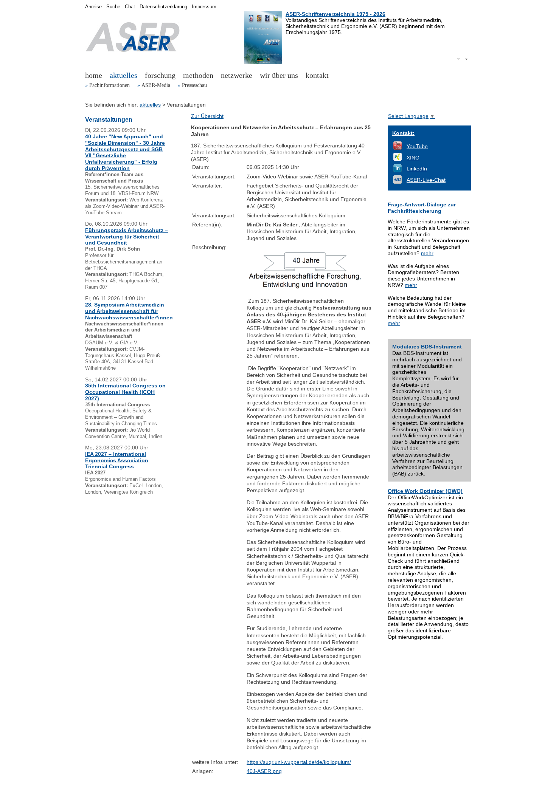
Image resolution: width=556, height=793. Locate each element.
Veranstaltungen (108, 119)
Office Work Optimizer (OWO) (425, 491)
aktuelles (123, 75)
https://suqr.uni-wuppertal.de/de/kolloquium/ (299, 762)
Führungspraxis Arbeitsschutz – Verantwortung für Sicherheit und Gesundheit (126, 236)
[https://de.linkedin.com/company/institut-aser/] (397, 170)
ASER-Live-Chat (426, 180)
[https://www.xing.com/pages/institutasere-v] (397, 159)
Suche (113, 6)
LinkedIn (417, 169)
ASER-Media (155, 85)
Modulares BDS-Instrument (427, 347)
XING (413, 158)
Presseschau (194, 85)
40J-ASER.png (264, 771)
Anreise (93, 6)
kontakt (317, 75)
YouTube (417, 146)
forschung (160, 75)
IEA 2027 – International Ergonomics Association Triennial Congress (116, 460)
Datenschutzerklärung (163, 6)
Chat (130, 6)
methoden (198, 75)
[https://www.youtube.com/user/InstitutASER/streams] (397, 148)
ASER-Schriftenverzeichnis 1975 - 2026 (335, 14)
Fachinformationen (109, 85)
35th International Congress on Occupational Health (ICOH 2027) (125, 392)
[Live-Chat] (397, 182)
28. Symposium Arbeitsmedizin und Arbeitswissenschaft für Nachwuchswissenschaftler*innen (129, 311)
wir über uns (279, 75)
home (93, 75)
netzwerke (236, 75)
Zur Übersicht (207, 116)
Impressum (204, 6)
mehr (427, 253)
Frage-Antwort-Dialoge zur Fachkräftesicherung (422, 207)
